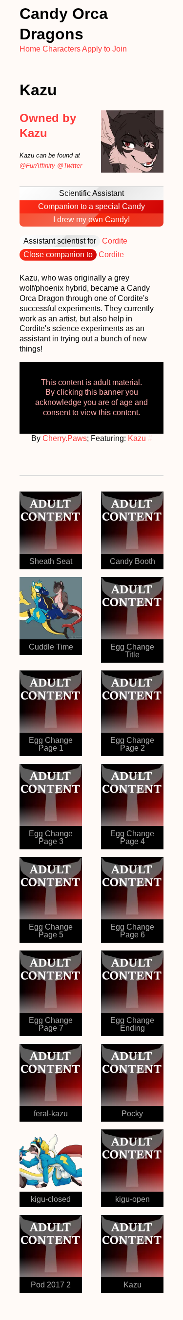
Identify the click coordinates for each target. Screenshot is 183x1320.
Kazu (137, 438)
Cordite (114, 241)
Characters (61, 49)
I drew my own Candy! (91, 219)
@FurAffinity (37, 165)
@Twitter (69, 165)
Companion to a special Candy (91, 206)
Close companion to (58, 254)
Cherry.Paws (64, 438)
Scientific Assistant (91, 193)
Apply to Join (104, 49)
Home (30, 49)
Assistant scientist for (59, 241)
